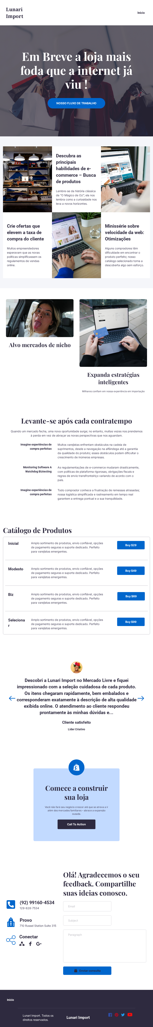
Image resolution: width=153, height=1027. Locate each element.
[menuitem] (141, 12)
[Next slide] (141, 698)
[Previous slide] (12, 698)
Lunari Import (78, 1017)
